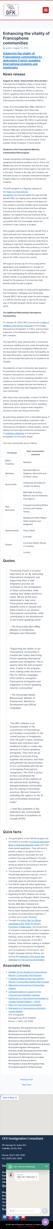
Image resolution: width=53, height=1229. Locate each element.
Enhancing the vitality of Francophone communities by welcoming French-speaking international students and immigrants (22, 60)
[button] (46, 10)
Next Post (26, 1085)
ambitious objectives (14, 433)
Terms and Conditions (26, 1227)
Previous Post (26, 1080)
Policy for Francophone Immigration (25, 1005)
